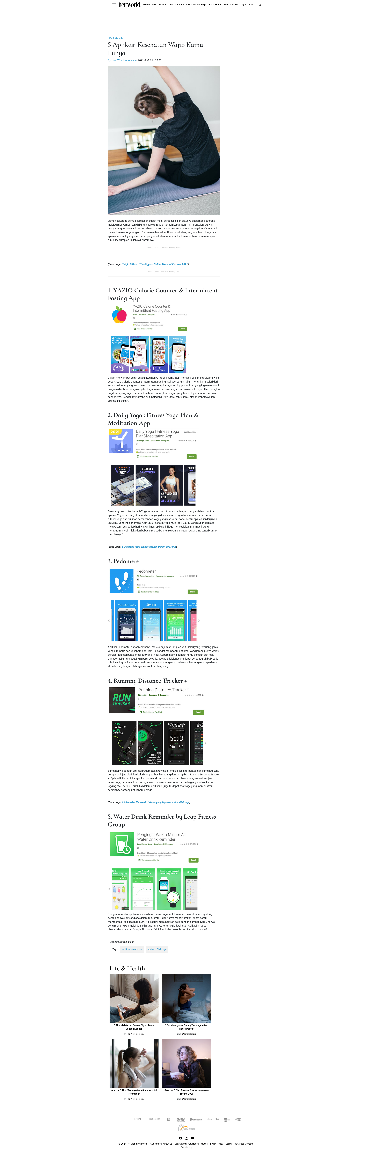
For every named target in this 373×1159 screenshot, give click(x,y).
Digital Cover (247, 4)
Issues (203, 1143)
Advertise (193, 1143)
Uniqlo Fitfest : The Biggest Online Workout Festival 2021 (155, 264)
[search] (259, 5)
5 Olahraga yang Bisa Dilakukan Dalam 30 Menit (149, 546)
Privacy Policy (216, 1143)
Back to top (186, 1147)
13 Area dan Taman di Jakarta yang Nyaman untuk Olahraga (155, 802)
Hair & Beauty (176, 4)
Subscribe (155, 1143)
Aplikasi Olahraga (157, 949)
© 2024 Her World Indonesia (133, 1143)
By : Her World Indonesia (122, 60)
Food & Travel (231, 4)
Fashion (163, 4)
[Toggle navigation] (114, 4)
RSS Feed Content (243, 1143)
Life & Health (214, 4)
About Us (167, 1143)
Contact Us (180, 1143)
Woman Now (149, 4)
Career (229, 1143)
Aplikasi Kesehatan (132, 949)
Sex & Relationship (196, 4)
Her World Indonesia (136, 1034)
